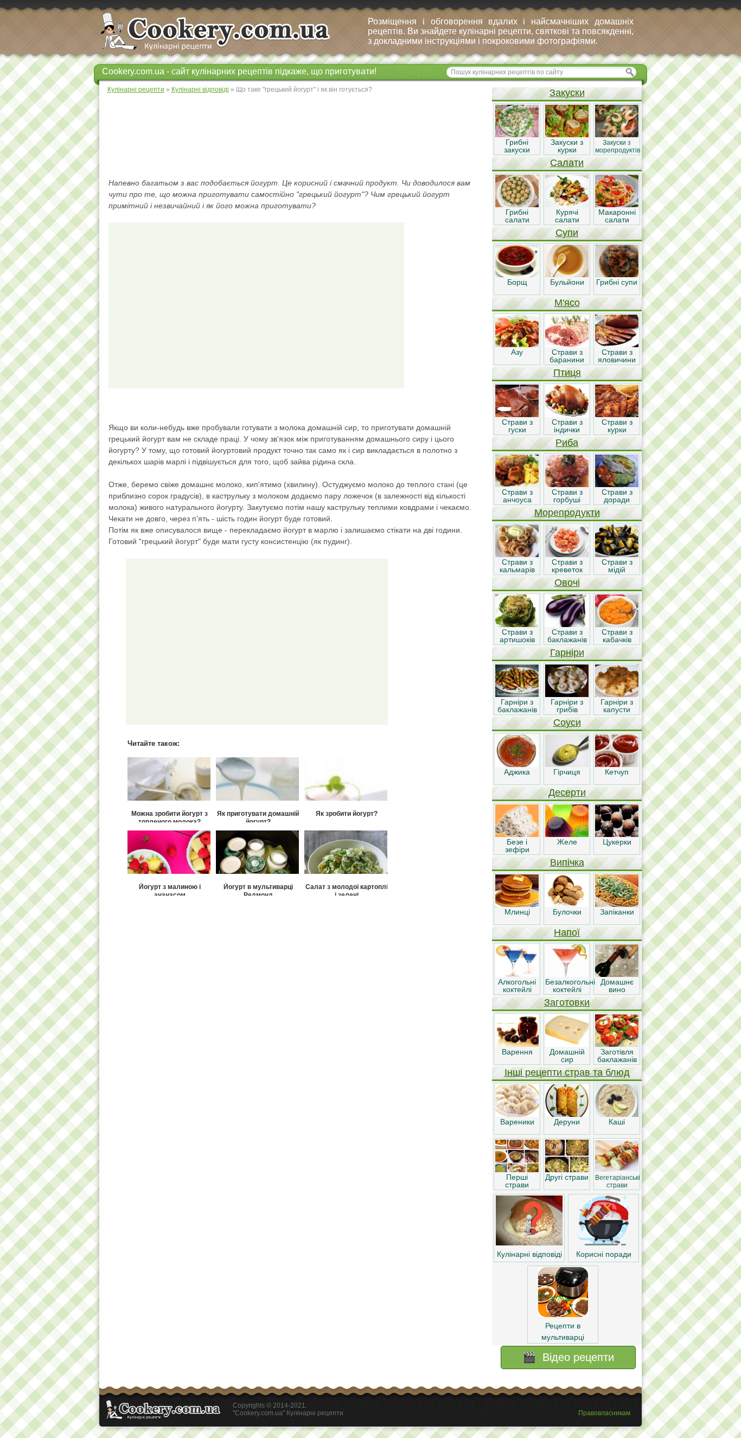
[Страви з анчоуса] (517, 484)
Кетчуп (617, 772)
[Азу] (517, 344)
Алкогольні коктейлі (517, 985)
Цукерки (617, 842)
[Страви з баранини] (567, 344)
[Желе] (567, 834)
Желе (567, 842)
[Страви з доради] (616, 484)
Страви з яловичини (617, 356)
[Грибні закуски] (517, 134)
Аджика (517, 772)
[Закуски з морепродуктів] (616, 134)
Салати (567, 162)
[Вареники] (517, 1114)
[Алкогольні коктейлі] (517, 974)
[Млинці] (517, 904)
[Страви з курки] (616, 414)
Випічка (567, 862)
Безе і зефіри (517, 846)
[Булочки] (567, 904)
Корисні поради (603, 1254)
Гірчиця (566, 772)
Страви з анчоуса (517, 496)
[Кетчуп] (616, 764)
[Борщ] (517, 274)
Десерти (567, 792)
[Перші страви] (517, 1169)
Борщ (517, 282)
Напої (567, 932)
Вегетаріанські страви (617, 1181)
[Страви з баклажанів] (567, 624)
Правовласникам (604, 1413)
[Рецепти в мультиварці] (563, 1314)
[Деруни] (567, 1114)
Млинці (517, 911)
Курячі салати (567, 216)
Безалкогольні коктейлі (570, 985)
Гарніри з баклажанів (517, 706)
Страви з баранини (567, 356)
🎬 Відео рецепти (568, 1357)
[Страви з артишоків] (517, 624)
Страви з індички (567, 426)
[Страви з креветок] (567, 554)
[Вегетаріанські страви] (616, 1169)
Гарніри (567, 652)
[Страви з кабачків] (616, 624)
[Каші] (616, 1114)
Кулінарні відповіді (529, 1254)
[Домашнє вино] (616, 974)
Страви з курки (617, 426)
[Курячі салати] (567, 204)
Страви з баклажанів (567, 636)
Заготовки (567, 1002)
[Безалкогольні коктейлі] (567, 974)
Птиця (567, 372)
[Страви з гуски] (517, 414)
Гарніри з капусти (617, 706)
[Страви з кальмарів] (517, 554)
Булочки (567, 911)
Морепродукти (567, 512)
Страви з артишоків (517, 636)
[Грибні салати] (517, 204)
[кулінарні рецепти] (224, 51)
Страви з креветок (567, 566)
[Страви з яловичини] (616, 344)
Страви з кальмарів (517, 566)
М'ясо (567, 302)
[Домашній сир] (567, 1044)
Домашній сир (567, 1055)
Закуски (567, 92)
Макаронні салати (617, 216)
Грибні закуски (517, 146)
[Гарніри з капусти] (616, 694)
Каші (617, 1121)
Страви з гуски (517, 426)
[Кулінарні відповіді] (529, 1242)
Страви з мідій (617, 566)
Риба (566, 442)
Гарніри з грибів (567, 706)
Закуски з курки (567, 146)
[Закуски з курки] (567, 134)
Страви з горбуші (567, 496)
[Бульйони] (567, 274)
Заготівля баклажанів (617, 1055)
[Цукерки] (616, 834)
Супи (566, 232)
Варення (517, 1051)
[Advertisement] (295, 135)
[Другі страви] (567, 1169)
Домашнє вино (617, 985)
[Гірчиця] (567, 764)
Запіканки (617, 911)
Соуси (567, 722)
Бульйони (567, 282)
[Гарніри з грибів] (567, 694)
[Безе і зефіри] (517, 834)
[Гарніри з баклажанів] (517, 694)
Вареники (517, 1121)
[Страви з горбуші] (567, 484)
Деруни (567, 1121)
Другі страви (567, 1177)
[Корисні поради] (604, 1242)
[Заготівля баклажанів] (616, 1044)
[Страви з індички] (567, 414)
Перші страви (517, 1181)
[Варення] (517, 1044)
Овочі (567, 582)
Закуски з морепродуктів (617, 146)
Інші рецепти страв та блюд (567, 1072)
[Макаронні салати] (616, 204)
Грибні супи (616, 282)
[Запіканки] (616, 904)
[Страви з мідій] (616, 554)
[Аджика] (517, 764)
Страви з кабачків (617, 636)
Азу (517, 352)
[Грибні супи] (616, 274)
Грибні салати (517, 216)
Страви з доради (617, 496)
